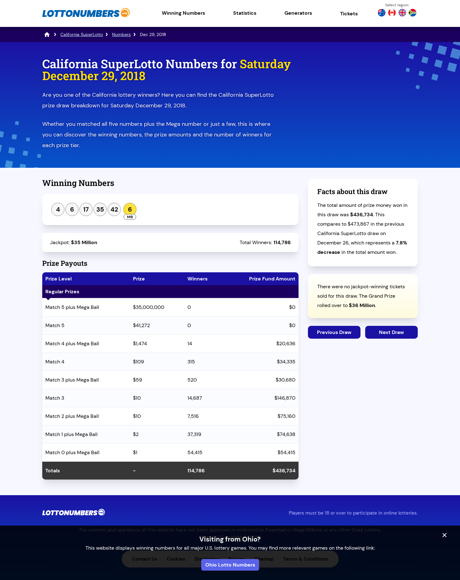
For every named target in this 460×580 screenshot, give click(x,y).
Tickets (349, 13)
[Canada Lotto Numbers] (392, 13)
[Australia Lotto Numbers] (381, 13)
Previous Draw (334, 332)
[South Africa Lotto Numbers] (412, 13)
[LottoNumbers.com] (86, 17)
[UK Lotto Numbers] (402, 13)
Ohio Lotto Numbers (230, 565)
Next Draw (391, 332)
